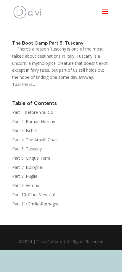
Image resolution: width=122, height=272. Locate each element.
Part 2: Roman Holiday (33, 121)
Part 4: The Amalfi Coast (35, 139)
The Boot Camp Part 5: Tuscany (48, 43)
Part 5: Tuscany (27, 149)
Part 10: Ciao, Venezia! (33, 194)
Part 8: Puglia (24, 176)
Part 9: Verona (25, 185)
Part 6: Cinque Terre (31, 158)
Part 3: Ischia (24, 130)
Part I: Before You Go (32, 112)
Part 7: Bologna (27, 167)
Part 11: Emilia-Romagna (36, 204)
